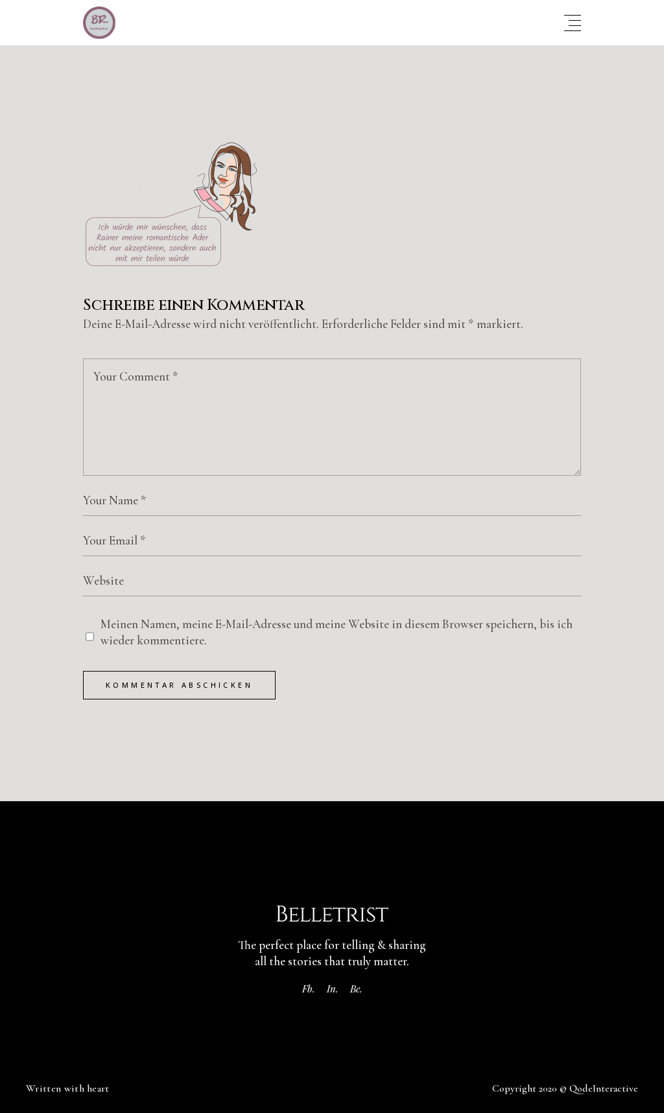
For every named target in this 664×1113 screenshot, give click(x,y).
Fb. (308, 988)
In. (332, 988)
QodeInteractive (603, 1088)
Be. (356, 988)
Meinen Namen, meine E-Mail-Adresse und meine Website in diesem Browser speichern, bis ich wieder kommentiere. (337, 632)
